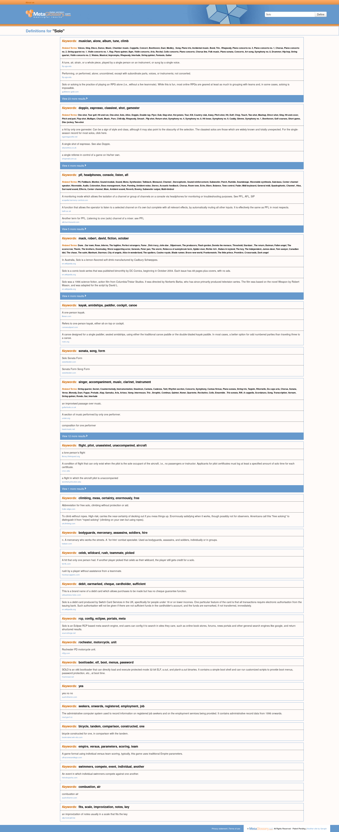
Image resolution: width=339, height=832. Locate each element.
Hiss (298, 185)
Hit (227, 114)
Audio (86, 185)
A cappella (248, 392)
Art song (249, 51)
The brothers (88, 249)
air (99, 786)
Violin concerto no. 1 (98, 51)
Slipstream (175, 245)
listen (119, 175)
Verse (65, 392)
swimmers (86, 766)
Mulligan (91, 118)
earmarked (94, 584)
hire (144, 532)
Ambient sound (117, 189)
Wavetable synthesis (260, 181)
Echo (202, 185)
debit (82, 584)
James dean (269, 249)
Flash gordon (204, 245)
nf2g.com (66, 653)
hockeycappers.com (71, 574)
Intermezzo (140, 392)
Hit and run (103, 114)
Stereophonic (179, 181)
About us (30, 2)
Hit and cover (291, 114)
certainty (108, 498)
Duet (163, 47)
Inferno (104, 245)
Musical (103, 55)
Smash (141, 118)
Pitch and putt (69, 118)
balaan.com (67, 543)
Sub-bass (277, 181)
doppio (83, 108)
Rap (111, 51)
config (89, 618)
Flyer (153, 114)
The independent (253, 249)
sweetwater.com (69, 361)
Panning (131, 185)
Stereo (155, 185)
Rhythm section (176, 388)
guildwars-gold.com (70, 91)
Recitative (203, 392)
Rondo (79, 396)
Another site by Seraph (317, 828)
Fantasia (160, 55)
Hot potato (178, 114)
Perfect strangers (131, 245)
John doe (164, 245)
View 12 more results (73, 436)
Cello (211, 392)
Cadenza (157, 388)
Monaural (157, 181)
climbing (85, 498)
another (138, 766)
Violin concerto (141, 51)
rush (105, 553)
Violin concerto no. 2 (80, 55)
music (117, 382)
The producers (189, 245)
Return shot (161, 118)
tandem (95, 726)
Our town (89, 245)
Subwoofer (215, 181)
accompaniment (100, 382)
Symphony (201, 388)
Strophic (156, 392)
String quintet (148, 55)
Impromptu (113, 55)
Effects (82, 189)
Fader (238, 185)
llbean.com (66, 316)
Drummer (276, 51)
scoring (124, 746)
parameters (109, 746)
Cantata (148, 388)
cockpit (122, 305)
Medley (170, 47)
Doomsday (101, 249)
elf (97, 662)
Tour (187, 114)
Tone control (228, 185)
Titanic (77, 249)
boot (104, 662)
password (126, 662)
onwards (97, 706)
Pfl (79, 181)
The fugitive (115, 245)
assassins (120, 532)
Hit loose (207, 118)
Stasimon (138, 388)
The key (240, 249)
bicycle (83, 726)
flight (82, 445)
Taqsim (251, 388)
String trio (242, 388)
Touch (244, 114)
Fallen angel (280, 245)
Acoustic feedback (169, 185)
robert (92, 238)
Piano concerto (187, 51)
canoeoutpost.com (70, 327)
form (101, 351)
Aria (152, 51)
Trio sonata (232, 392)
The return (259, 245)
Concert (144, 47)
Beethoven (154, 47)
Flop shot (81, 118)
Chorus (279, 47)
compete (101, 766)
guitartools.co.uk (69, 407)
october (123, 238)
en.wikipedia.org (69, 263)
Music (109, 47)
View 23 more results (73, 98)
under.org (66, 418)
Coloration (95, 185)
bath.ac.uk (66, 211)
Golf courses (280, 118)
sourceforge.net (69, 632)
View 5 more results (73, 229)
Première (238, 252)
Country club (200, 114)
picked (129, 553)
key (126, 807)
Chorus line (201, 51)
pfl (80, 175)
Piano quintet (120, 51)
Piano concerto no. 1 (264, 47)
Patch (224, 181)
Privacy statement (219, 828)
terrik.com (66, 563)
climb (125, 41)
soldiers (134, 532)
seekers (84, 706)
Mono (126, 181)
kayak (83, 305)
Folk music (213, 51)
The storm (156, 249)
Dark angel (263, 252)
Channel (167, 181)
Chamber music (121, 47)
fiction (112, 238)
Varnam (292, 392)
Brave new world (194, 252)
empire (83, 746)
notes (119, 807)
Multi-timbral (167, 189)
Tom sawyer (282, 249)
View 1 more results (73, 488)
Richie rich (211, 249)
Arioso (123, 392)
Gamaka (109, 392)
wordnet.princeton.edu (71, 481)
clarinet (128, 382)
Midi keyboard (249, 185)
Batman (269, 245)
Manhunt (92, 252)
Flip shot (150, 118)
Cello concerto (171, 51)
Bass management (110, 185)
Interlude (136, 55)
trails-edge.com (68, 508)
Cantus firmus (214, 388)
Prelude (95, 392)
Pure (113, 118)
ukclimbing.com (68, 523)
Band (212, 47)
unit (114, 642)
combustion (87, 786)
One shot (82, 114)
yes (81, 686)
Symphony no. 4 (176, 118)
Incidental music (200, 47)
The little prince (225, 252)
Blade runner (178, 252)
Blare (209, 185)
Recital (159, 51)
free (136, 498)
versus (94, 746)
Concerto (239, 51)
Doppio (135, 114)
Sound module (107, 181)
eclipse (100, 618)
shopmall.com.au (69, 158)
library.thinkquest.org (71, 456)
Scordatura (260, 392)
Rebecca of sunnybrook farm (177, 249)
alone (97, 41)
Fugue (87, 392)
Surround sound (70, 189)
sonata (83, 351)
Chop (237, 114)
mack (82, 238)
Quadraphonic (278, 185)
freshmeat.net (68, 676)
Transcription (280, 392)
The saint (82, 252)
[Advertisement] (30, 90)
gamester (133, 108)
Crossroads (251, 252)
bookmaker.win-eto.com (72, 737)
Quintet (175, 392)
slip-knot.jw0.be (68, 817)
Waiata (95, 55)
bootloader (86, 662)
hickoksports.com (69, 777)
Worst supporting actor (118, 249)
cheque (109, 584)
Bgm (131, 51)
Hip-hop (286, 51)
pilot (91, 445)
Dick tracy (153, 245)
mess (96, 498)
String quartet (85, 388)
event (112, 766)
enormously (124, 498)
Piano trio (186, 47)
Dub (159, 114)
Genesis (135, 249)
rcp (81, 618)
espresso (96, 108)
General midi (263, 185)
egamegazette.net (69, 136)
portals (112, 618)
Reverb (129, 189)
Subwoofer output (151, 189)
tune (116, 41)
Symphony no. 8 (263, 51)
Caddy (233, 118)
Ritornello (261, 388)
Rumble (232, 181)
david (102, 238)
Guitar (169, 55)
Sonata (292, 388)
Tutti (165, 388)
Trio (218, 47)
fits (81, 807)
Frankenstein (210, 252)
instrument (143, 382)
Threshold (238, 245)
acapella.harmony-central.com (75, 200)
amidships (95, 305)
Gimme (240, 118)
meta (122, 618)
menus (113, 662)
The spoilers (149, 252)
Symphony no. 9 (220, 118)
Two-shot (79, 122)
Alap (102, 392)
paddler (110, 305)
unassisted (103, 445)
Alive (127, 114)
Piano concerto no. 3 (243, 47)
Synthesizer (135, 181)
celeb (82, 553)
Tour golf (92, 114)
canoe (133, 305)
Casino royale (164, 252)
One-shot (114, 114)
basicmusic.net (68, 429)
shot (122, 108)
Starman (102, 252)
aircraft (141, 445)
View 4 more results (73, 165)
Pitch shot (220, 114)
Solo (122, 114)
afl (126, 175)
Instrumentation (125, 388)
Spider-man (199, 249)
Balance (217, 185)
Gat (86, 396)
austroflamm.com (69, 696)
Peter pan (145, 249)
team (134, 746)
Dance (101, 47)
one (141, 726)
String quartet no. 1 (77, 51)
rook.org (65, 341)
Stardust (248, 245)
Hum (123, 185)
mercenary (104, 532)
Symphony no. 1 (253, 118)
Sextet (96, 388)
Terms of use (234, 828)
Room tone (193, 185)
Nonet (183, 392)
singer (83, 382)
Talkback (146, 181)
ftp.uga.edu (67, 66)
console (108, 175)
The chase (72, 252)
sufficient (139, 584)
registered (112, 706)
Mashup (262, 114)
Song (178, 47)
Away (210, 114)
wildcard (94, 553)
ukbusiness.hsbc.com (71, 594)
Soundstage (243, 181)
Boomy (138, 189)
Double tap (145, 114)
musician (85, 41)
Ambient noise (143, 185)
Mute (106, 189)
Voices (81, 47)
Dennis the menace (221, 245)
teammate (116, 553)
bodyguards (87, 532)
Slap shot (167, 114)
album (106, 41)
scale (88, 807)
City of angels (114, 252)
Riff (240, 392)
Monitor (95, 181)
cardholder (123, 584)
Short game (294, 118)
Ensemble (220, 392)
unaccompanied (124, 445)
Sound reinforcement (198, 181)
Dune (81, 245)
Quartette (192, 392)
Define (320, 14)
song (93, 351)
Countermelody (108, 388)
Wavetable (76, 185)
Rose (97, 245)
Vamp (130, 392)
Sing (88, 47)
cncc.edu (66, 470)
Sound (119, 181)
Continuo (166, 392)
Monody (73, 392)
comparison (110, 726)
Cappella (134, 47)
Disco (94, 47)
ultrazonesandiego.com (72, 757)
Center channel (95, 189)
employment (129, 706)
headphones (92, 175)
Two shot (252, 114)
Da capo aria (273, 388)
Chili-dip (121, 118)
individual (125, 766)
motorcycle (101, 642)
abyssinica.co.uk (69, 147)
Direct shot (272, 114)
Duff (232, 114)
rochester (85, 642)
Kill (191, 114)
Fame (144, 245)
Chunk (99, 118)
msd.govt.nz (67, 717)
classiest (111, 108)
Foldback (86, 181)
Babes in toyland (226, 249)
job (142, 706)
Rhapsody (226, 47)
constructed (129, 726)
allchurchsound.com (70, 222)
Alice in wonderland (132, 252)
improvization (103, 807)
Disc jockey (68, 122)
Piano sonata (226, 51)
